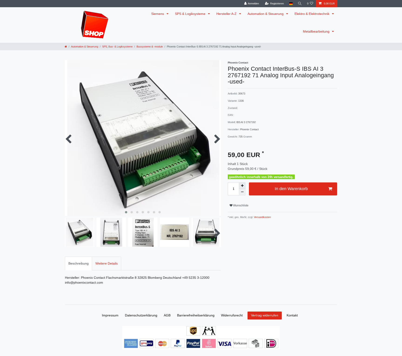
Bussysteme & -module (150, 46)
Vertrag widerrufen (264, 315)
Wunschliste (240, 205)
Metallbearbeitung (316, 31)
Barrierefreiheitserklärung (195, 315)
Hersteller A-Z (227, 14)
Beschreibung (78, 263)
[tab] (78, 263)
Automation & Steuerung (266, 14)
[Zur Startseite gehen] (66, 46)
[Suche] (300, 3)
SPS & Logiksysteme (190, 14)
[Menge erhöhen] (242, 185)
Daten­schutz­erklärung (141, 315)
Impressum (110, 315)
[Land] (290, 3)
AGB (167, 315)
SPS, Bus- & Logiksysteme (117, 46)
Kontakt (292, 315)
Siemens (158, 14)
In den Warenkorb (291, 188)
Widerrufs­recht (232, 315)
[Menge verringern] (242, 192)
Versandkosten (262, 217)
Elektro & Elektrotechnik (312, 14)
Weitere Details (106, 263)
